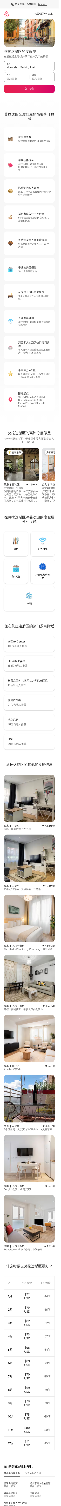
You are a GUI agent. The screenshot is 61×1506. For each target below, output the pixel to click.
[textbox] (17, 79)
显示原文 (42, 4)
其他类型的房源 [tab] (12, 1473)
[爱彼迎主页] (6, 14)
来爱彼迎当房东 (43, 13)
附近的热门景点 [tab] (33, 1473)
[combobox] (29, 67)
